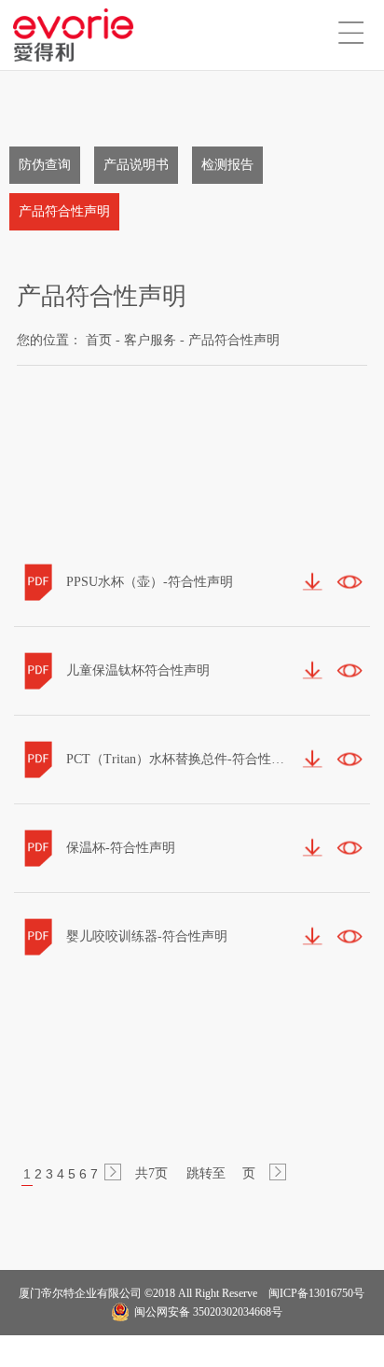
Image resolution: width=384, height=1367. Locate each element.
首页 (99, 340)
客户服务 (150, 340)
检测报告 (227, 165)
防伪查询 (45, 165)
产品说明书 (136, 165)
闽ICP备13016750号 (315, 1293)
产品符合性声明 (64, 211)
